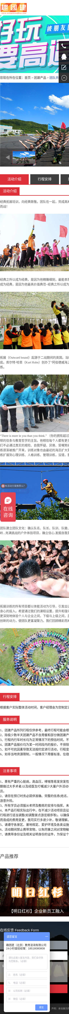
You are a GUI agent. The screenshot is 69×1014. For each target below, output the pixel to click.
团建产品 (40, 77)
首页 (28, 77)
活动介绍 (14, 179)
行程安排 (45, 179)
